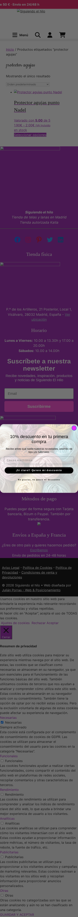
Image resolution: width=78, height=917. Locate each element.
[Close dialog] (74, 428)
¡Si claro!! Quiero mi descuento (39, 470)
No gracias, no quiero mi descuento (39, 480)
